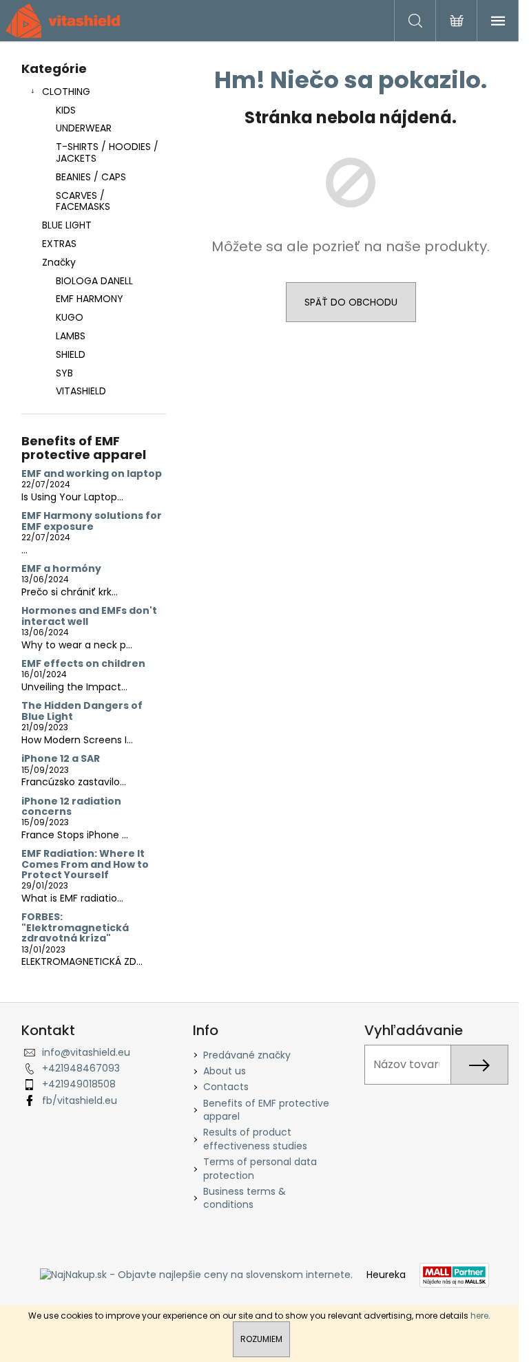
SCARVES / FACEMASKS (83, 201)
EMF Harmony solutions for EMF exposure (91, 521)
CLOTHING (66, 91)
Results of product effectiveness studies (255, 1138)
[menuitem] (93, 281)
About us (224, 1071)
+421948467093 (81, 1068)
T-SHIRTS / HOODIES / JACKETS (107, 152)
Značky (59, 262)
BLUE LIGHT (67, 225)
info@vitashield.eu (86, 1052)
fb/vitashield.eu (79, 1100)
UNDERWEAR (84, 128)
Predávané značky (247, 1055)
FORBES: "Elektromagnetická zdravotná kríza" (75, 928)
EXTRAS (59, 244)
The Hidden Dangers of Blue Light (82, 711)
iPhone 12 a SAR (60, 759)
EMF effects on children (83, 664)
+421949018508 (79, 1084)
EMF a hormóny (61, 569)
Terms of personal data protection (260, 1168)
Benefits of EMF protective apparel (266, 1109)
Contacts (226, 1087)
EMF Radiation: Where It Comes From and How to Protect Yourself (85, 864)
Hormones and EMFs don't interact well (89, 616)
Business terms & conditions (244, 1197)
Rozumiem (261, 1339)
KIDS (66, 110)
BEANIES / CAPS (91, 177)
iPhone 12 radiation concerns (71, 807)
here (479, 1315)
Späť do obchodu (350, 302)
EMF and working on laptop (91, 474)
